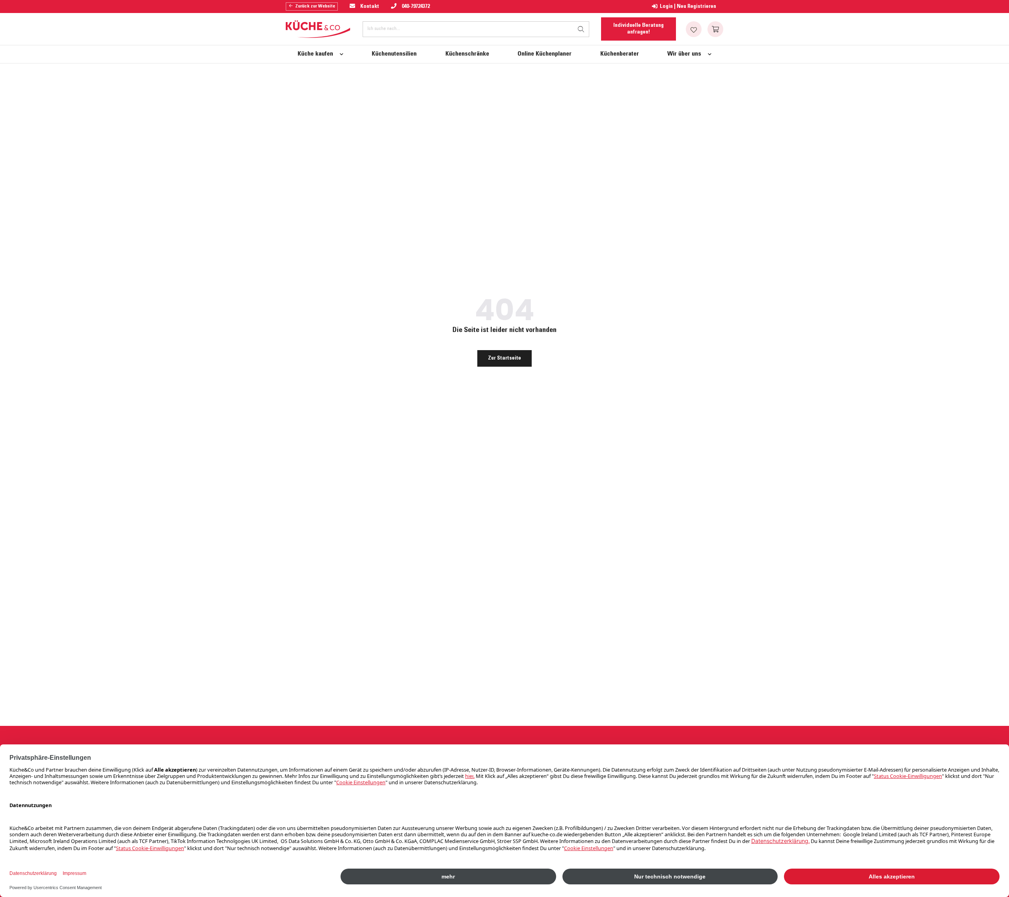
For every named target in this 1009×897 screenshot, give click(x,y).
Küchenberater (619, 54)
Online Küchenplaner (545, 54)
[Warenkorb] (715, 29)
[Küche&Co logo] (318, 29)
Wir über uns (684, 54)
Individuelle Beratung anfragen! (638, 29)
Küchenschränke (467, 54)
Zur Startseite (504, 358)
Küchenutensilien (394, 54)
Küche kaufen (315, 54)
